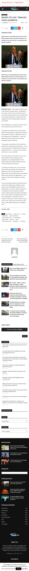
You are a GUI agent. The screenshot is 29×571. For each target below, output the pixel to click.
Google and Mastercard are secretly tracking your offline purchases (17, 498)
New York (12, 219)
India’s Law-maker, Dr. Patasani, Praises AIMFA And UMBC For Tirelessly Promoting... (17, 491)
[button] (27, 9)
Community (4, 279)
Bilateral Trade (17, 214)
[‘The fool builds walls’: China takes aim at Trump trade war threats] (5, 462)
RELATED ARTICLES (7, 264)
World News (23, 221)
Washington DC (16, 221)
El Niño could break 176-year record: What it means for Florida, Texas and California (14, 384)
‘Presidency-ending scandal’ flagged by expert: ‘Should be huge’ (13, 378)
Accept (18, 568)
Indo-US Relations (17, 217)
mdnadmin (5, 22)
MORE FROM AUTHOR (18, 264)
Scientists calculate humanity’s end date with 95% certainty (14, 372)
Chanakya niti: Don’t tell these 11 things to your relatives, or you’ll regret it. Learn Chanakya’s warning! (14, 402)
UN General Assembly (6, 221)
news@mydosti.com (17, 553)
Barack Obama (9, 214)
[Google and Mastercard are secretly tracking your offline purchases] (5, 498)
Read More (25, 568)
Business (4, 271)
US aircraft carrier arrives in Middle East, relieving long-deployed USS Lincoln (13, 352)
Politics (16, 219)
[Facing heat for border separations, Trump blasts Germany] (5, 454)
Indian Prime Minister (13, 215)
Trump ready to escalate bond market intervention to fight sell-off (14, 345)
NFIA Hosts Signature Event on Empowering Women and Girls (22, 240)
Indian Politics (5, 215)
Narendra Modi (5, 219)
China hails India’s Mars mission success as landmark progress (7, 240)
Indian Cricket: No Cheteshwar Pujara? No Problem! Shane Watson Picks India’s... (18, 447)
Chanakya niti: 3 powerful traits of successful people (14, 396)
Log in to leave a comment (14, 329)
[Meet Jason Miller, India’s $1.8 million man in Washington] (5, 270)
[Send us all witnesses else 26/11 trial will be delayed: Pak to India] (5, 483)
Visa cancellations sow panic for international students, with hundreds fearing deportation (18, 277)
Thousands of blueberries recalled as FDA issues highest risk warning (13, 366)
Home (2, 12)
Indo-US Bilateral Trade (7, 217)
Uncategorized (9, 12)
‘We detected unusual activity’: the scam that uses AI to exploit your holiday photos (14, 390)
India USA (23, 214)
